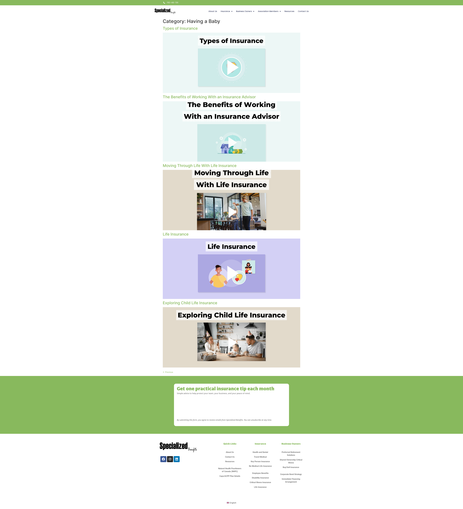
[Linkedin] (177, 459)
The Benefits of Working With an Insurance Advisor (209, 97)
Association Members (268, 11)
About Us (212, 11)
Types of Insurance (180, 28)
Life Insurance (176, 234)
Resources (289, 11)
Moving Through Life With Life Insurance (200, 165)
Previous (168, 372)
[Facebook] (163, 459)
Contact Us (303, 11)
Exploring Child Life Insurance (190, 302)
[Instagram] (170, 459)
